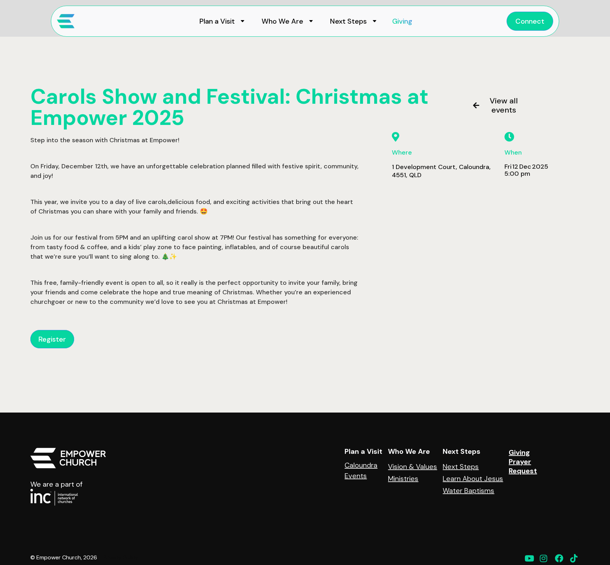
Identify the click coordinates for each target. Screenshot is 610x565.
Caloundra (361, 465)
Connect (529, 21)
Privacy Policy (120, 557)
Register (52, 339)
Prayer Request (523, 466)
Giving (402, 21)
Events (356, 475)
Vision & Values (412, 466)
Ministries (403, 478)
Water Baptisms (468, 490)
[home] (65, 21)
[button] (220, 21)
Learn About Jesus (473, 478)
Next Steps (461, 466)
